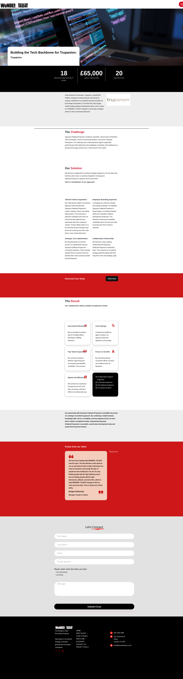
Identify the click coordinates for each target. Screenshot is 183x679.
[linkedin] (63, 651)
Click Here (112, 279)
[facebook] (56, 651)
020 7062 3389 (119, 633)
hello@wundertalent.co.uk (122, 645)
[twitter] (59, 651)
